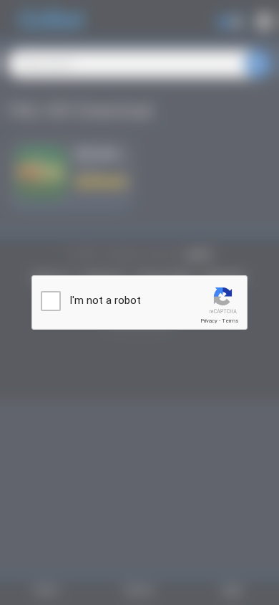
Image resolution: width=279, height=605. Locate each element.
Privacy (208, 321)
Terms (230, 321)
